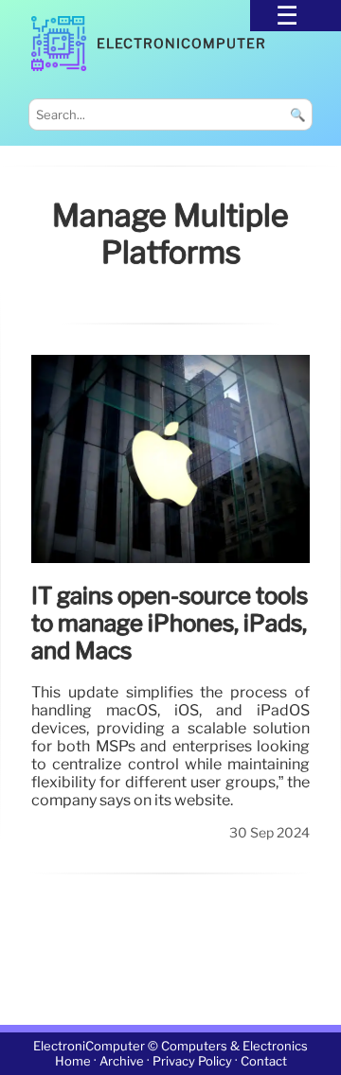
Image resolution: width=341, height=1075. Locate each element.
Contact (264, 1061)
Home (73, 1061)
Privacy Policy (192, 1061)
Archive (121, 1061)
